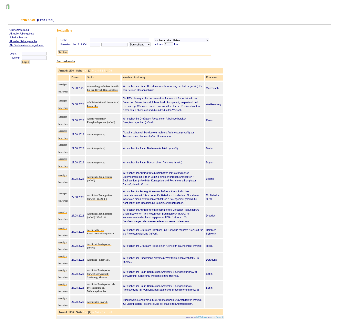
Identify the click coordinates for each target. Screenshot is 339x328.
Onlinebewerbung (19, 29)
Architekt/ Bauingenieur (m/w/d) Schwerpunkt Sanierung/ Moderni (99, 274)
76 (110, 70)
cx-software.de (217, 317)
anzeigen (62, 84)
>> (92, 70)
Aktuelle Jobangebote (21, 33)
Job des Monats (18, 37)
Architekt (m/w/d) (96, 134)
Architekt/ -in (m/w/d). (98, 259)
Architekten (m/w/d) (97, 302)
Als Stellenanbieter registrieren (26, 45)
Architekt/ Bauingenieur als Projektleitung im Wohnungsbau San (101, 288)
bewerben (63, 91)
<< (86, 70)
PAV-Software (201, 317)
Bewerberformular (65, 61)
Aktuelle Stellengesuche (23, 41)
